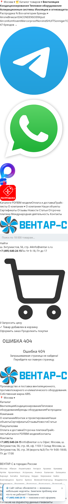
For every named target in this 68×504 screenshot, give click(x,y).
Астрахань (28, 472)
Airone (4, 17)
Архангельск (14, 472)
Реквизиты (46, 502)
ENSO (32, 17)
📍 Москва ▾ (7, 2)
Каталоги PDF (8, 202)
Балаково (49, 472)
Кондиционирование (28, 406)
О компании (33, 206)
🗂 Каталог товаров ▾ (29, 2)
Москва (3, 468)
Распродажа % (9, 13)
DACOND (23, 17)
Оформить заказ (10, 331)
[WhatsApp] (34, 129)
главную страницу (42, 359)
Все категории (27, 13)
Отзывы (22, 210)
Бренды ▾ (42, 13)
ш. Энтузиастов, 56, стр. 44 (16, 247)
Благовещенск (7, 479)
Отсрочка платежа (34, 430)
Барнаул (4, 476)
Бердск (35, 476)
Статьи (43, 210)
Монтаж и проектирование (32, 418)
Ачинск (38, 472)
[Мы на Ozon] (34, 181)
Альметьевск (25, 468)
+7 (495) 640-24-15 (15, 497)
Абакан (12, 468)
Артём (3, 472)
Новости (33, 210)
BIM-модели (24, 202)
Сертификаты (8, 210)
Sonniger (59, 21)
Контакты (56, 214)
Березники (46, 476)
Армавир (57, 468)
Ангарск (37, 468)
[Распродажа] (34, 193)
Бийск (56, 476)
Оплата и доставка (43, 202)
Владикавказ (6, 483)
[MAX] (34, 170)
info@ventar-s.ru (43, 247)
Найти (4, 243)
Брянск (28, 479)
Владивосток (61, 479)
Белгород (24, 476)
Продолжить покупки (34, 331)
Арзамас (47, 468)
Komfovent (14, 21)
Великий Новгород (43, 479)
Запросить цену (12, 322)
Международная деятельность (30, 214)
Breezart (13, 17)
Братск (19, 479)
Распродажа (53, 409)
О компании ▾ (16, 206)
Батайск (14, 476)
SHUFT (50, 21)
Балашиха (61, 472)
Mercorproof (29, 21)
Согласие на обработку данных (19, 502)
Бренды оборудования (32, 409)
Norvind (41, 21)
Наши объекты (51, 206)
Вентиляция (7, 406)
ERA (38, 17)
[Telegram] (34, 61)
